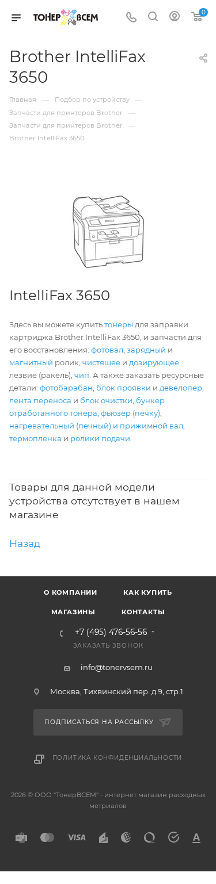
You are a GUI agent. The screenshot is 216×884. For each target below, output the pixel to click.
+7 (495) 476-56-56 (111, 633)
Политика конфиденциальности (117, 757)
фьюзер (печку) (130, 413)
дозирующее (154, 362)
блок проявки (123, 387)
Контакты (143, 612)
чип (81, 375)
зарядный (146, 349)
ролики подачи (100, 438)
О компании (70, 592)
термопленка (35, 438)
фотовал (107, 349)
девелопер (181, 387)
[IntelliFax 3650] (108, 232)
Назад (24, 543)
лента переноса (40, 400)
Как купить (147, 592)
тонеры (118, 324)
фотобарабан (66, 387)
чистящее (101, 362)
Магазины (73, 612)
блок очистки (106, 400)
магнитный (31, 362)
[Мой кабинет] (174, 17)
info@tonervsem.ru (117, 667)
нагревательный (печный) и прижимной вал (96, 425)
